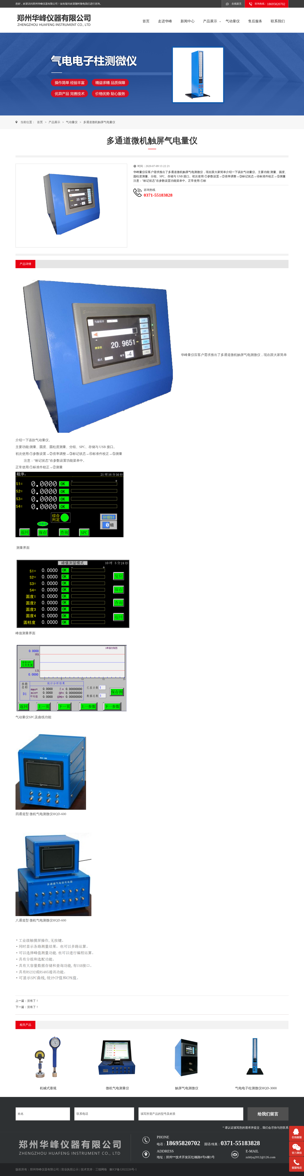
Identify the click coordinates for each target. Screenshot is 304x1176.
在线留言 (237, 3)
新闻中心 (188, 21)
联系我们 (278, 21)
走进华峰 (165, 21)
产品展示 (210, 21)
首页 (146, 21)
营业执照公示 (70, 1169)
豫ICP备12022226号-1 (123, 1169)
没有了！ (33, 1000)
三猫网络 (101, 1169)
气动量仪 (233, 21)
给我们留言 (268, 1114)
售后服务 (255, 21)
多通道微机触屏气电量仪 (99, 122)
